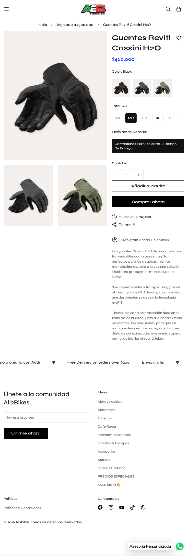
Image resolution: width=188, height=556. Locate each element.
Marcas (104, 460)
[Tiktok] (132, 507)
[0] (178, 9)
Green (162, 88)
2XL (173, 119)
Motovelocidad (110, 402)
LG (146, 119)
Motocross (106, 410)
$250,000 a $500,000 (75, 24)
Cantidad (119, 163)
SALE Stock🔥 (109, 485)
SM (119, 119)
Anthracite (142, 88)
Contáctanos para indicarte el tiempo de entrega (146, 147)
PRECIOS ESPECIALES (116, 476)
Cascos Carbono (112, 468)
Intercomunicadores (114, 435)
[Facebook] (100, 507)
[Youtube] (121, 507)
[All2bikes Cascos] (94, 9)
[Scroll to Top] (178, 529)
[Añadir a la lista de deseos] (178, 38)
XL (160, 119)
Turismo (104, 418)
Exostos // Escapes (113, 443)
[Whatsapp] (143, 507)
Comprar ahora (148, 202)
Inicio (42, 24)
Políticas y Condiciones (22, 508)
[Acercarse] (99, 41)
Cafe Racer (107, 426)
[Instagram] (110, 507)
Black (121, 88)
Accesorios (107, 451)
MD (132, 119)
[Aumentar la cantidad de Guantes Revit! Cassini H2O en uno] (138, 174)
